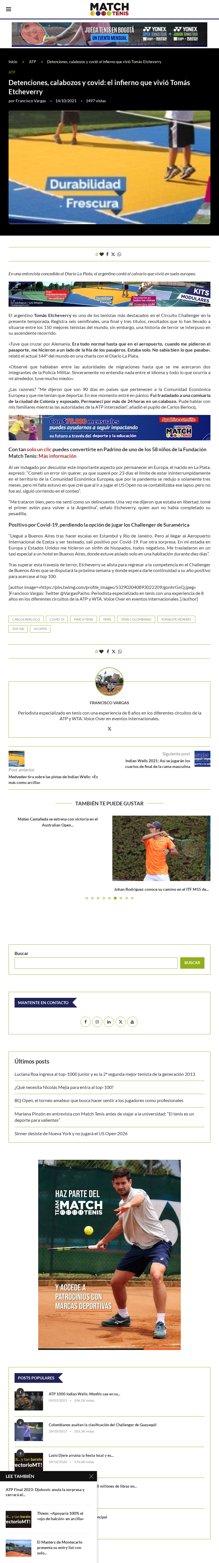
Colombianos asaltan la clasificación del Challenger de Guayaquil (103, 1424)
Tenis (107, 619)
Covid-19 (57, 619)
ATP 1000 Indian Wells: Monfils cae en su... (84, 1394)
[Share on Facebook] (107, 254)
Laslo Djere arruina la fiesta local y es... (81, 1455)
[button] (16, 857)
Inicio (13, 61)
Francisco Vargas (31, 100)
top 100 (18, 629)
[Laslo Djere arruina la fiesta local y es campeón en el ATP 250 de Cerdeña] (29, 1462)
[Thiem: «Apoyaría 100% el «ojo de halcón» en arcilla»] (18, 1519)
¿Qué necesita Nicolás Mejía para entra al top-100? (64, 1087)
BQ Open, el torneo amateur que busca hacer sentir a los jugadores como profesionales (99, 1100)
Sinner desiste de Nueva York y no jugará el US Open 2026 (71, 1133)
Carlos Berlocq (26, 619)
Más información (57, 456)
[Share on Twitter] (113, 254)
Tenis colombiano (136, 619)
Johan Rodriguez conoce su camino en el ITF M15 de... (161, 889)
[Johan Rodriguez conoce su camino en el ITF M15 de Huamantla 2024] (161, 848)
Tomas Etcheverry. (176, 619)
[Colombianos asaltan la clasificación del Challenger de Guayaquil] (29, 1431)
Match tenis (83, 619)
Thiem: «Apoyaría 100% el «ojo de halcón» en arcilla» (60, 1516)
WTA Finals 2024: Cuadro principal (78, 1517)
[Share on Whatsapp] (119, 254)
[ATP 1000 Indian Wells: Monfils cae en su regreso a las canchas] (29, 1400)
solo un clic (39, 449)
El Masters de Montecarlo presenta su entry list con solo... (59, 1547)
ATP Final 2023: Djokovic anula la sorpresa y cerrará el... (45, 1492)
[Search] (210, 10)
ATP (32, 61)
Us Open (40, 629)
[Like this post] (102, 254)
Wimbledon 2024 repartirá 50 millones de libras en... (93, 1486)
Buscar (22, 953)
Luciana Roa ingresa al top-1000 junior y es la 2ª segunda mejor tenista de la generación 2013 (105, 1074)
